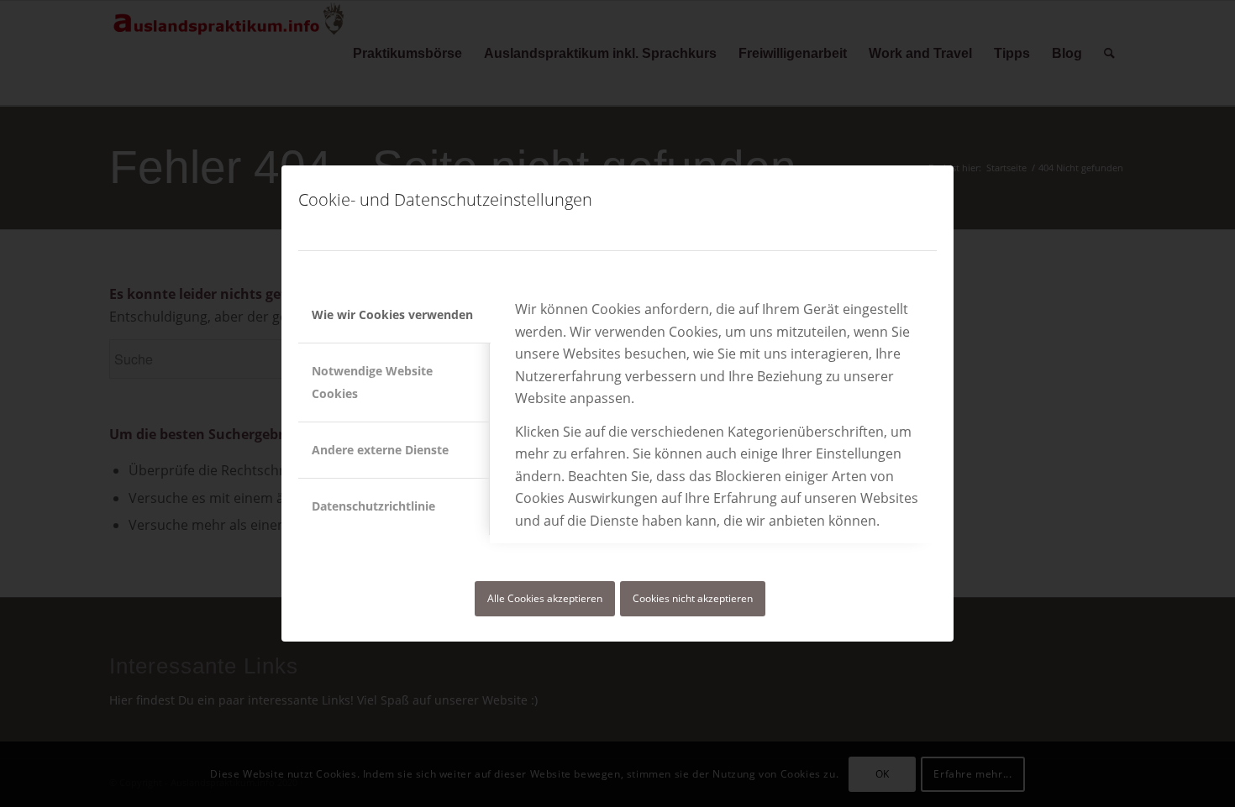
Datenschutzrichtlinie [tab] (373, 506)
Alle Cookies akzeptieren (544, 598)
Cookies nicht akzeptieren (693, 598)
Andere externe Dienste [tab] (380, 450)
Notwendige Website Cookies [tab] (372, 382)
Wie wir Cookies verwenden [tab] (392, 314)
